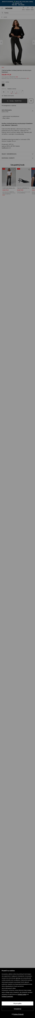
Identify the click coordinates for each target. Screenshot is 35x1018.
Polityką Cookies (22, 994)
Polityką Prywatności (7, 996)
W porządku (18, 1003)
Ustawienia (17, 1009)
